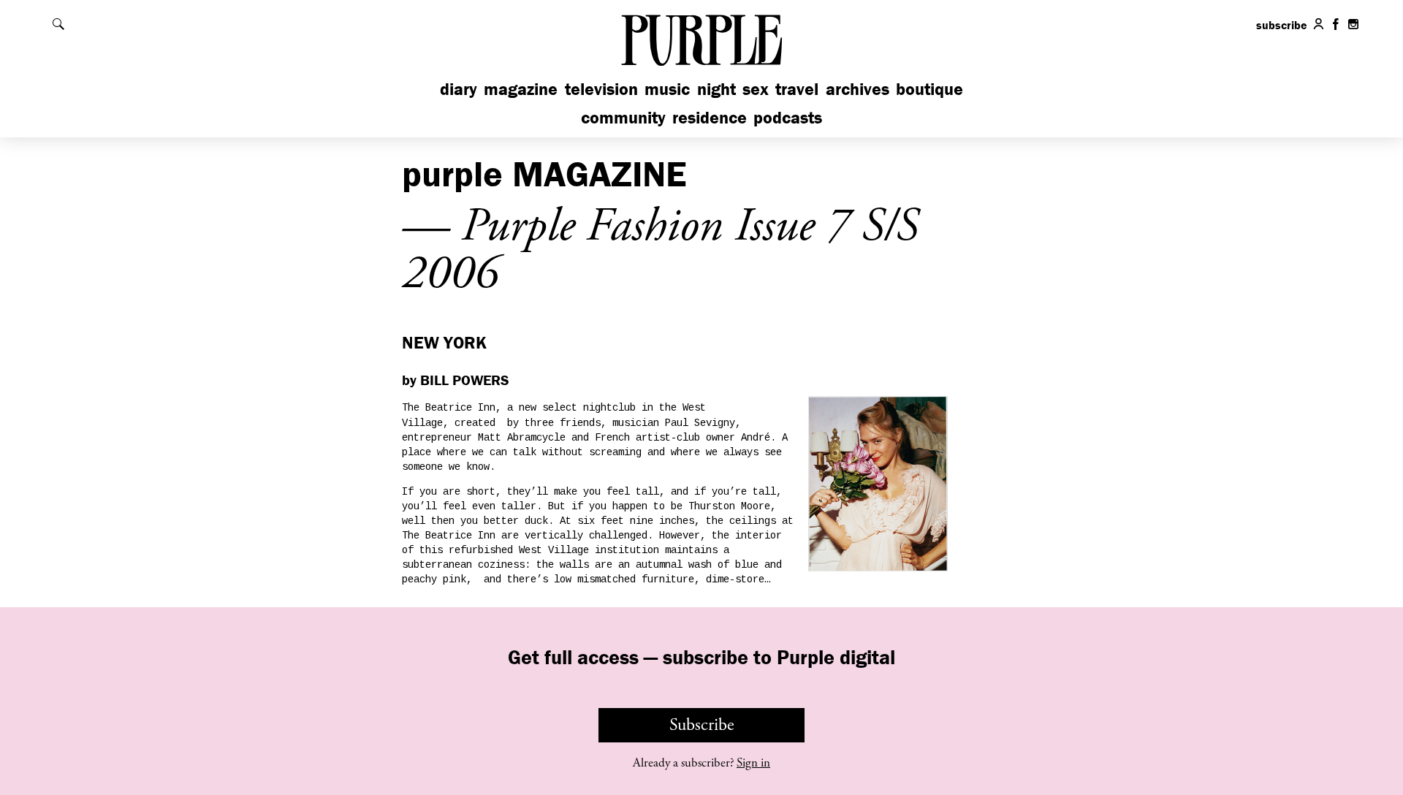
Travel (796, 88)
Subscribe (701, 725)
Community (623, 117)
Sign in (753, 763)
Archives (857, 88)
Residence (709, 117)
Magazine (521, 88)
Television (601, 88)
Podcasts (787, 117)
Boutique (929, 88)
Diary (458, 88)
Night (716, 88)
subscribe (1281, 25)
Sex (755, 88)
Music (667, 88)
